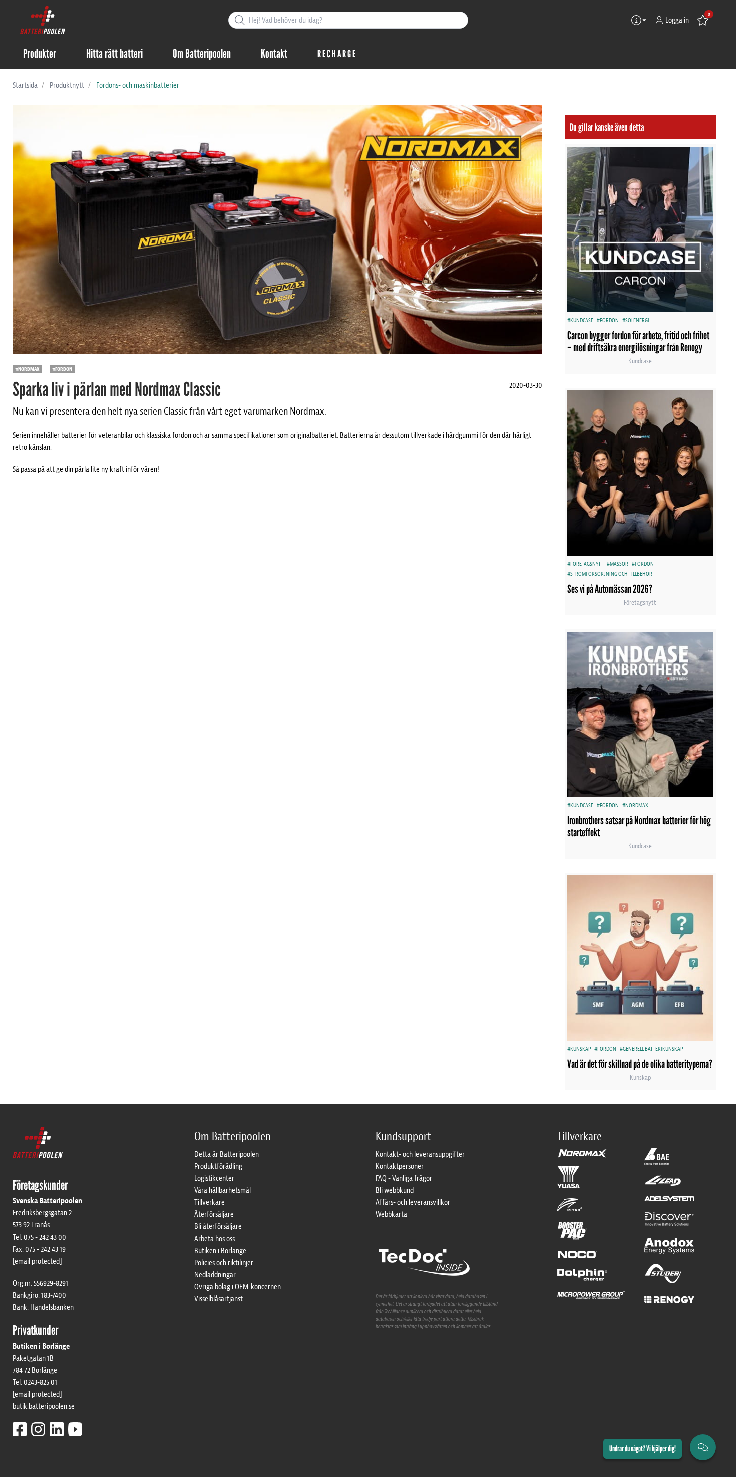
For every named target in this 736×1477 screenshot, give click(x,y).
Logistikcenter (214, 1178)
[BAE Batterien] (656, 1161)
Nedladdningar (215, 1275)
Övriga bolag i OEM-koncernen (237, 1287)
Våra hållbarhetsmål (222, 1190)
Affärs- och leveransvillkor (413, 1202)
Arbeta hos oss (214, 1239)
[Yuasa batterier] (568, 1181)
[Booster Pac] (572, 1235)
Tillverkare (209, 1202)
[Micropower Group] (591, 1300)
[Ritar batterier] (569, 1209)
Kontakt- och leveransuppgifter (420, 1154)
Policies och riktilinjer (223, 1263)
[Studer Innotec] (663, 1278)
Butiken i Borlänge (220, 1251)
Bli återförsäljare (218, 1226)
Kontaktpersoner (400, 1166)
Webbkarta (391, 1214)
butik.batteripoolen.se (44, 1406)
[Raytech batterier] (663, 1185)
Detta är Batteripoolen (226, 1154)
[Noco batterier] (577, 1259)
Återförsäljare (214, 1214)
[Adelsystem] (669, 1203)
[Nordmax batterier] (582, 1156)
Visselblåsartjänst (218, 1299)
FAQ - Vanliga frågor (404, 1178)
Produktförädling (218, 1166)
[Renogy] (669, 1299)
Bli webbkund (395, 1190)
